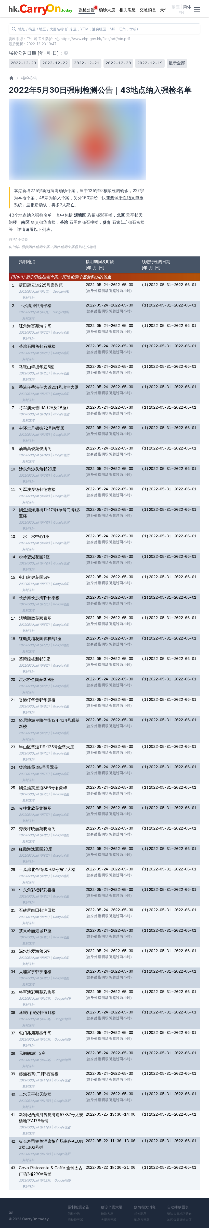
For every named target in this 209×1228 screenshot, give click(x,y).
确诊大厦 (107, 9)
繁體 (176, 6)
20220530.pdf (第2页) (34, 332)
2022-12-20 (118, 63)
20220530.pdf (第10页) (35, 998)
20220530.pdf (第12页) (35, 1180)
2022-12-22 (55, 63)
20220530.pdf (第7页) (34, 753)
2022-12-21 (86, 63)
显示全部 (177, 63)
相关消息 (127, 9)
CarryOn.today (35, 1219)
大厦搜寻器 (108, 1220)
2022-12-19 (150, 63)
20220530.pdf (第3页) (34, 414)
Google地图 (61, 291)
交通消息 (148, 9)
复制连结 (28, 298)
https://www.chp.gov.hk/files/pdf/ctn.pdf (95, 39)
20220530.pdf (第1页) (34, 291)
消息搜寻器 (141, 1220)
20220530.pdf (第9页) (34, 917)
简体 (187, 6)
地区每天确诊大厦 (179, 1220)
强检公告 (87, 9)
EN (181, 12)
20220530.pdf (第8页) (34, 835)
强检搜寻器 (75, 1220)
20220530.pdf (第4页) (34, 496)
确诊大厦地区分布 (179, 1213)
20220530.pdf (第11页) (35, 1080)
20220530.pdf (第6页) (34, 665)
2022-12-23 (23, 63)
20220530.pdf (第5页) (34, 584)
